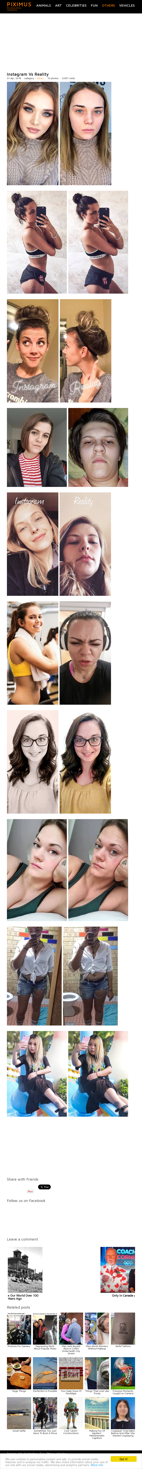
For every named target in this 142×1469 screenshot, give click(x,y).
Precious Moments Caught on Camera (123, 1392)
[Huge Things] (19, 1388)
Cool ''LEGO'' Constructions (71, 1432)
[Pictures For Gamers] (19, 1343)
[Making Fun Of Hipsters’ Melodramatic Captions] (97, 1428)
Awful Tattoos (123, 1346)
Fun (94, 5)
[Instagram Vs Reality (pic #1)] (59, 184)
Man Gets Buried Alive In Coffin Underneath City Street (71, 1350)
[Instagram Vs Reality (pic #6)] (59, 703)
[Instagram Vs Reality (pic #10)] (67, 1115)
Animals (43, 5)
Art (58, 5)
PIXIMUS (19, 4)
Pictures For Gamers (19, 1346)
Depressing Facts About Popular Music (45, 1347)
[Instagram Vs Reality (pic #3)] (59, 401)
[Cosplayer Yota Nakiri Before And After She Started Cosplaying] (123, 1428)
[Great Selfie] (19, 1428)
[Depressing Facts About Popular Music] (45, 1343)
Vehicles (127, 5)
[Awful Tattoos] (123, 1343)
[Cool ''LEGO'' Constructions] (71, 1428)
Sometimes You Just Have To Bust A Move (45, 1432)
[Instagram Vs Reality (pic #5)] (59, 594)
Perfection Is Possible (45, 1390)
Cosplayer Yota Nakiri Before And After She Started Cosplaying (123, 1433)
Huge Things (19, 1390)
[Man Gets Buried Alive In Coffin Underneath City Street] (71, 1343)
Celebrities (76, 5)
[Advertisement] (71, 43)
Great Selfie (19, 1430)
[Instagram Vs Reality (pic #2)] (67, 292)
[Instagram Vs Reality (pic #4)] (67, 485)
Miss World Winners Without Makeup (97, 1347)
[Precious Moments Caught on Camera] (123, 1388)
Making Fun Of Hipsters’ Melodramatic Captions (97, 1434)
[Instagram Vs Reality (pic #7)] (59, 812)
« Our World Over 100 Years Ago (23, 1297)
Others (108, 5)
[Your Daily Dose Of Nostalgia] (71, 1388)
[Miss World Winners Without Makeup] (97, 1343)
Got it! (124, 1459)
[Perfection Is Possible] (45, 1388)
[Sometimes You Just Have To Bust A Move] (45, 1428)
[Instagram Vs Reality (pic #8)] (67, 920)
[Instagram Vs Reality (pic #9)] (62, 1024)
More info (97, 1465)
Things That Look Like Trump (97, 1392)
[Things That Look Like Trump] (97, 1388)
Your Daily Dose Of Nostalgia (71, 1392)
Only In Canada (122, 1295)
